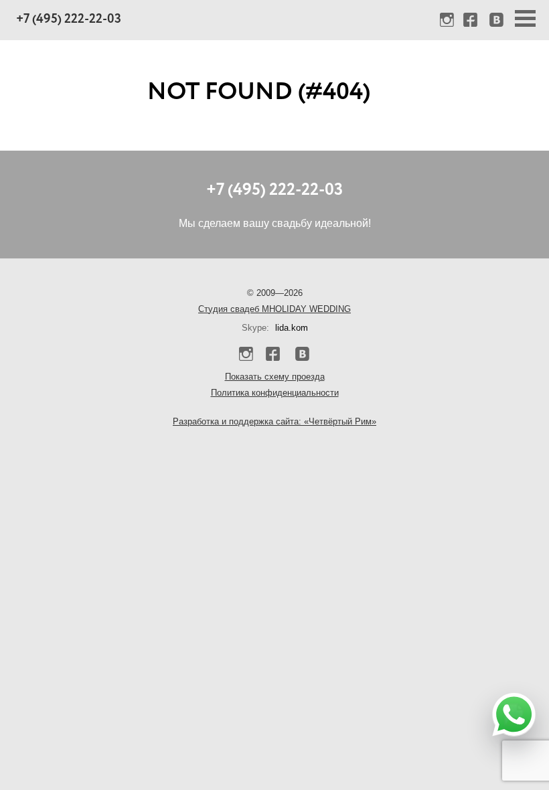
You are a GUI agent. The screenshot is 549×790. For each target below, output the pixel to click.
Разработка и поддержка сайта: (274, 421)
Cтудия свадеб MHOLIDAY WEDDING (274, 309)
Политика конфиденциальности (275, 393)
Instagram (448, 21)
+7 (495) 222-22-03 (68, 19)
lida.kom (291, 328)
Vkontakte (495, 21)
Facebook (472, 21)
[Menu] (525, 18)
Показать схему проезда (275, 377)
